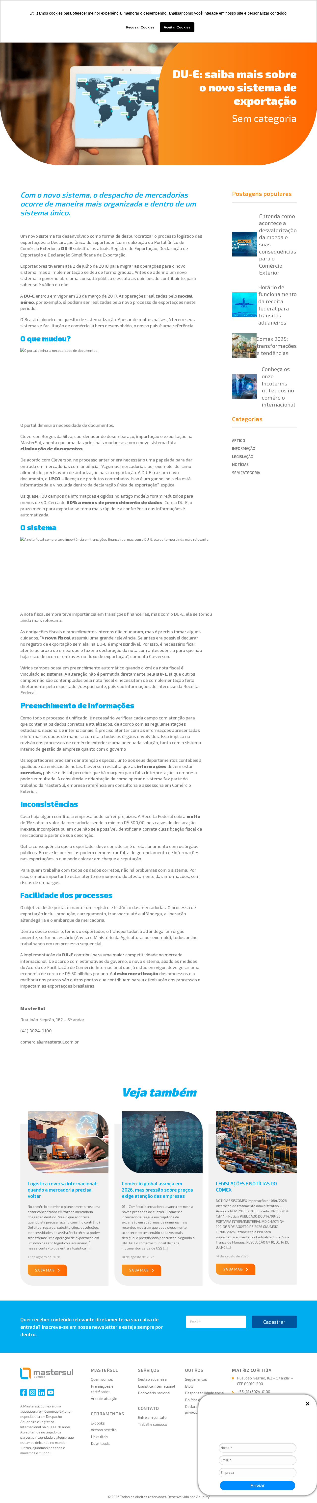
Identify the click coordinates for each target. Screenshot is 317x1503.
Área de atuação (104, 1398)
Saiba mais (45, 1270)
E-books (98, 1423)
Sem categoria (264, 118)
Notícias (240, 464)
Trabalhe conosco (152, 1424)
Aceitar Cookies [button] (177, 27)
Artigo (238, 440)
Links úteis (99, 1436)
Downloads (100, 1443)
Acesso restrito (104, 1429)
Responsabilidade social (204, 1393)
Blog (189, 1386)
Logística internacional (156, 1386)
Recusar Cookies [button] (140, 27)
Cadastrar (274, 1322)
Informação (243, 448)
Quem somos (102, 1379)
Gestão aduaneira (152, 1379)
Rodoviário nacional (154, 1393)
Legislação (242, 456)
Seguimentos (196, 1379)
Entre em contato (152, 1417)
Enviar (257, 1485)
